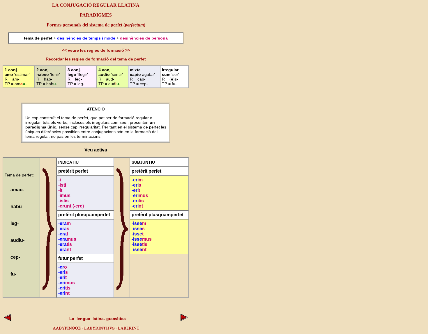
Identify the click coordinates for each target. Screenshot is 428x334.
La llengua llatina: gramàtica (97, 318)
